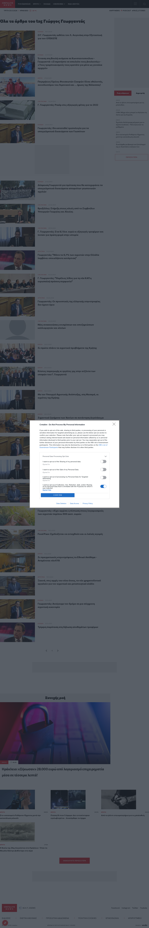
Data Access (74, 503)
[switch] (103, 461)
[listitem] (74, 456)
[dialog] (74, 464)
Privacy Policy (88, 503)
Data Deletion (61, 503)
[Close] (115, 425)
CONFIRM (57, 495)
